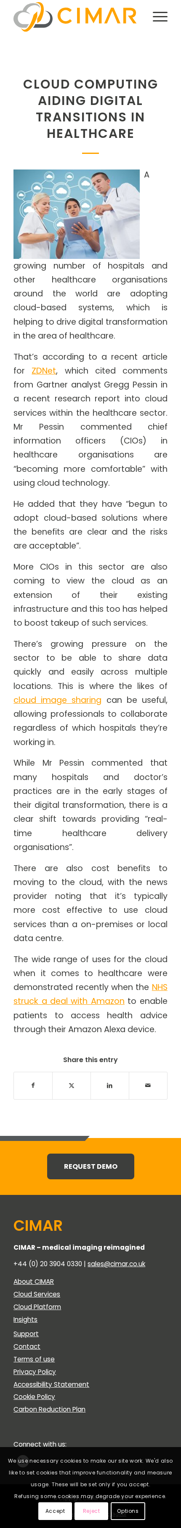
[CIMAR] (74, 17)
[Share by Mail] (148, 1085)
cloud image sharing (57, 700)
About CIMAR (33, 1281)
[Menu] (156, 17)
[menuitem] (156, 17)
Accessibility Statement (51, 1384)
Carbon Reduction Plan (49, 1409)
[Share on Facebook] (33, 1085)
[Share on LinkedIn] (110, 1085)
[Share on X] (71, 1085)
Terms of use (34, 1359)
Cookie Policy (34, 1396)
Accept (55, 1511)
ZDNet (44, 371)
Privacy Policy (34, 1371)
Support (26, 1333)
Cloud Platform (37, 1306)
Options (127, 1511)
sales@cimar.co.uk (116, 1263)
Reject (91, 1511)
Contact (26, 1346)
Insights (25, 1319)
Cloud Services (36, 1294)
